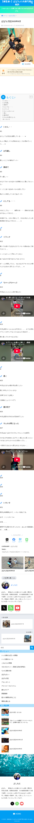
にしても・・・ (8, 107)
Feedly (10, 611)
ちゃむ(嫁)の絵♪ (7, 670)
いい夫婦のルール (7, 659)
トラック (6, 109)
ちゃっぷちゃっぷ (9, 111)
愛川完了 (6, 115)
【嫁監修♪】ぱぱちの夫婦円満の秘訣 (17, 3)
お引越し (6, 102)
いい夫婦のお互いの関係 (9, 655)
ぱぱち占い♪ (6, 674)
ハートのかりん (24, 552)
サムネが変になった (9, 117)
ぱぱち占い (6, 552)
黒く (5, 113)
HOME (18, 814)
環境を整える (6, 701)
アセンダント (6, 682)
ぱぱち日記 (14, 546)
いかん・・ (7, 100)
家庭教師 (4, 693)
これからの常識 (7, 663)
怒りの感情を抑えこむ (9, 697)
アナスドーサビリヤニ (9, 686)
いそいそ (7, 119)
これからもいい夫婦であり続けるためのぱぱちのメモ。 (17, 10)
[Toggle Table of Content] (30, 96)
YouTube (17, 611)
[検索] (32, 648)
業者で (6, 105)
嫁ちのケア (5, 690)
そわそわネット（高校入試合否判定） (14, 667)
